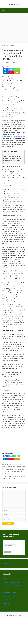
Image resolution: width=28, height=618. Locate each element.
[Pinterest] (11, 72)
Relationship (7, 603)
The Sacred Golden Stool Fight (13, 158)
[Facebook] (5, 69)
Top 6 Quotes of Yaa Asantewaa (14, 160)
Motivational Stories (8, 466)
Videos (5, 607)
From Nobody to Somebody (13, 464)
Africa (5, 578)
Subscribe (7, 541)
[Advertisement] (14, 27)
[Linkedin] (5, 72)
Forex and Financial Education (12, 582)
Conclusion (8, 162)
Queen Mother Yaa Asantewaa (14, 469)
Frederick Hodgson (8, 117)
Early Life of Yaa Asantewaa (12, 156)
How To (5, 589)
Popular (5, 563)
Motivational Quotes (9, 592)
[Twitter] (11, 69)
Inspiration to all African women (12, 136)
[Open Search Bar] (26, 10)
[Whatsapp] (17, 69)
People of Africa (21, 466)
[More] (17, 72)
